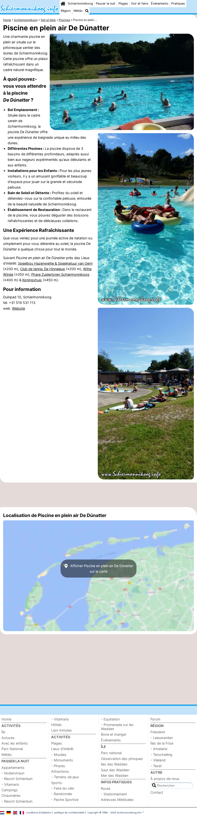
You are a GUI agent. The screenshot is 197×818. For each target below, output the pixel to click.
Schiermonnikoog (80, 3)
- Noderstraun (12, 773)
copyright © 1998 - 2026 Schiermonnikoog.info (114, 812)
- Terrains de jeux (65, 777)
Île (3, 732)
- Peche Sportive (64, 800)
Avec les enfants (14, 743)
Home (6, 719)
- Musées (59, 755)
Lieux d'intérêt (62, 749)
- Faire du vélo (62, 788)
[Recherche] (87, 10)
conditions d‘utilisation (38, 812)
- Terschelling (161, 755)
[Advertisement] (98, 495)
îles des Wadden (114, 764)
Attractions (60, 771)
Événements (159, 3)
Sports (56, 783)
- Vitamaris (10, 784)
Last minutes (61, 730)
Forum (155, 719)
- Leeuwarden (161, 738)
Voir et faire (139, 3)
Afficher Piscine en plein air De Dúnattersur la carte (101, 568)
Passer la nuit (105, 3)
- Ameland (158, 749)
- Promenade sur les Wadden (117, 727)
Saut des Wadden (115, 770)
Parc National (12, 749)
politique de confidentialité (69, 812)
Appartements (13, 768)
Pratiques (178, 3)
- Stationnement (114, 794)
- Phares (58, 766)
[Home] (63, 3)
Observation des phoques (122, 759)
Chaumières (11, 795)
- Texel (155, 766)
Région (66, 11)
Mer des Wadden (114, 775)
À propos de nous (164, 779)
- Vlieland (158, 760)
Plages (123, 3)
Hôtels (56, 725)
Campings (9, 790)
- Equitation (110, 719)
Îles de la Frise (161, 743)
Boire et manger (113, 734)
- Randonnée (61, 794)
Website (18, 308)
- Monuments (62, 760)
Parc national (111, 753)
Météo (78, 11)
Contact (156, 792)
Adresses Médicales (117, 800)
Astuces (8, 738)
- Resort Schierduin (16, 779)
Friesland (157, 732)
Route (105, 788)
